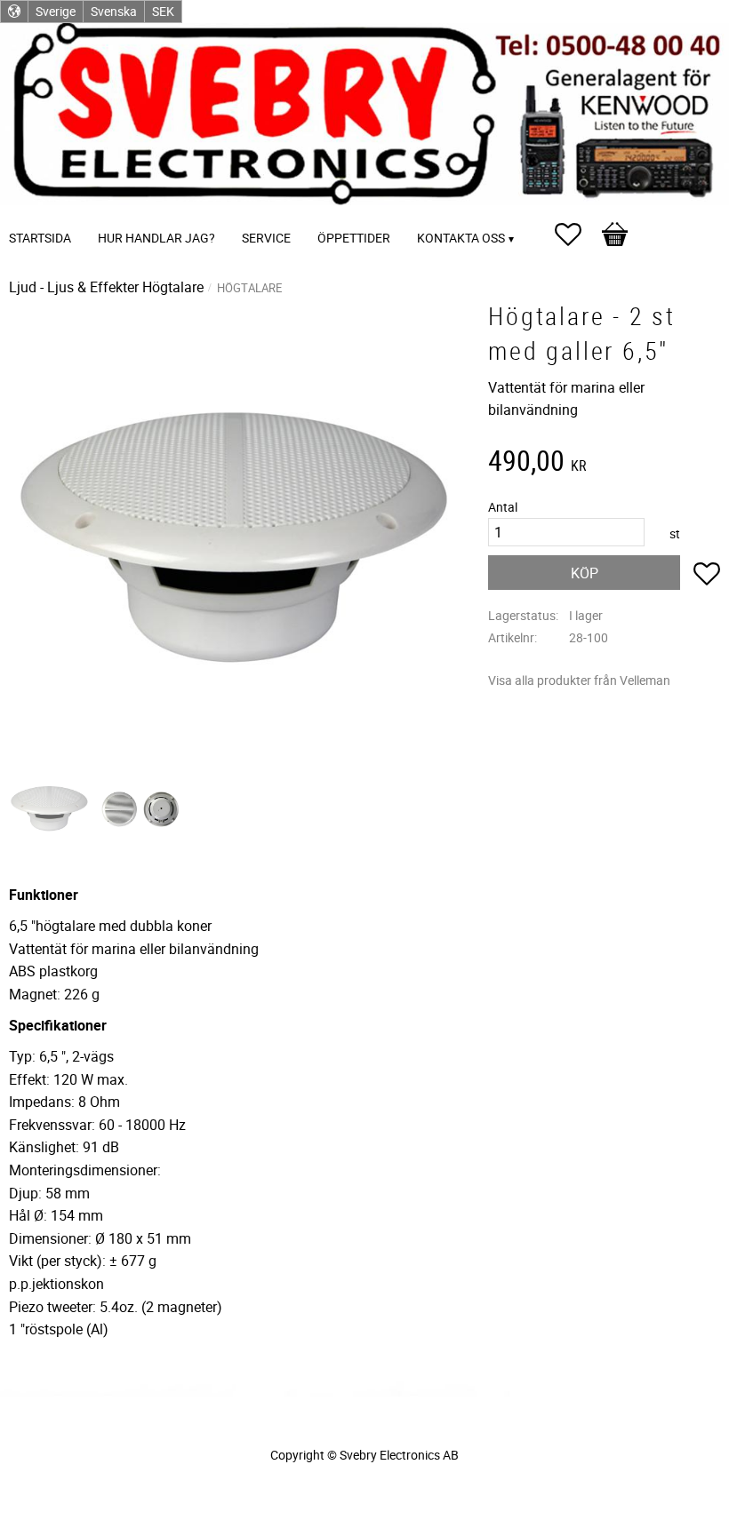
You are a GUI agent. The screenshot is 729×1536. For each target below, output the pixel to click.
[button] (577, 234)
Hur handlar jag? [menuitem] (156, 237)
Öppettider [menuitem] (353, 237)
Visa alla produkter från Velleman (579, 680)
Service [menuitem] (266, 237)
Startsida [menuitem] (40, 237)
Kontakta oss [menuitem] (461, 237)
